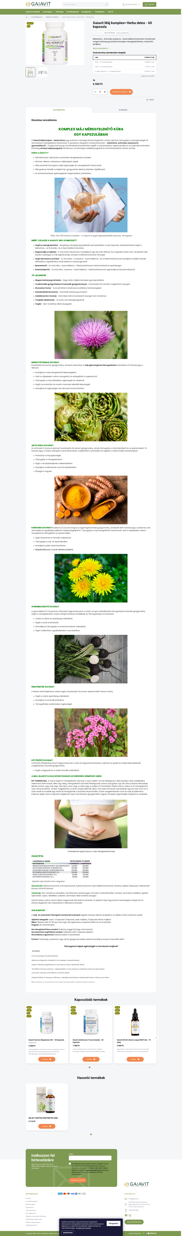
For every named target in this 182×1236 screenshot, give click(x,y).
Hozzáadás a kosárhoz (119, 92)
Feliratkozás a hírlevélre (78, 1180)
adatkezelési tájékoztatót (93, 1170)
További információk (83, 1228)
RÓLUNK (28, 1198)
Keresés (106, 4)
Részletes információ (100, 48)
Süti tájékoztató (31, 1213)
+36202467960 (133, 1210)
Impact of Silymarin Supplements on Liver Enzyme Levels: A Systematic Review (57, 965)
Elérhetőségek (30, 1204)
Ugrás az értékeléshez (122, 33)
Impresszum (30, 1207)
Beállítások (68, 1233)
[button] (89, 1067)
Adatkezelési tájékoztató (34, 1219)
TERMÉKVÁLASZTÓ (31, 1225)
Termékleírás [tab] (59, 110)
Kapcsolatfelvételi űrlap (134, 1222)
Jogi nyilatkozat (31, 1210)
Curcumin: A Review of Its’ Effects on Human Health (50, 973)
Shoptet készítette (135, 1233)
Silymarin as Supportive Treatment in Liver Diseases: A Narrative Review (55, 960)
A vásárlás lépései (31, 1201)
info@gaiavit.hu (133, 1199)
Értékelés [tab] (123, 110)
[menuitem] (33, 12)
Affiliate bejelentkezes (33, 1222)
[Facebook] (126, 1215)
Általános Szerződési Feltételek (36, 1216)
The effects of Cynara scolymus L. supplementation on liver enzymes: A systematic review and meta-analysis (67, 969)
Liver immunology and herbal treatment (44, 956)
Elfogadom (113, 1223)
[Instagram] (129, 1215)
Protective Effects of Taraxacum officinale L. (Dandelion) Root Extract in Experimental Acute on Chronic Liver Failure (70, 977)
